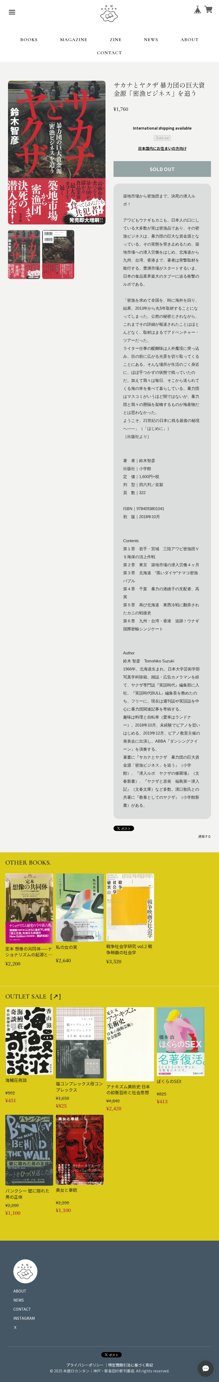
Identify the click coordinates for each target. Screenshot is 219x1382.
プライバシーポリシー (85, 1365)
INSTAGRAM (24, 1318)
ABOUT (190, 39)
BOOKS (29, 39)
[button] (24, 254)
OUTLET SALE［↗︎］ (35, 996)
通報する (204, 836)
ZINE (116, 39)
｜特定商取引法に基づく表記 (128, 1365)
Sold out (162, 138)
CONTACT (109, 53)
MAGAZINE (73, 39)
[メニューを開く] (12, 12)
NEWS (151, 39)
